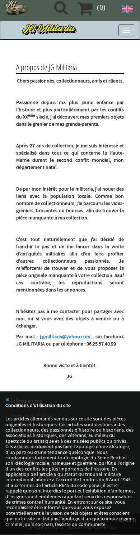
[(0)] (85, 8)
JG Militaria (49, 30)
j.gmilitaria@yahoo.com (65, 337)
